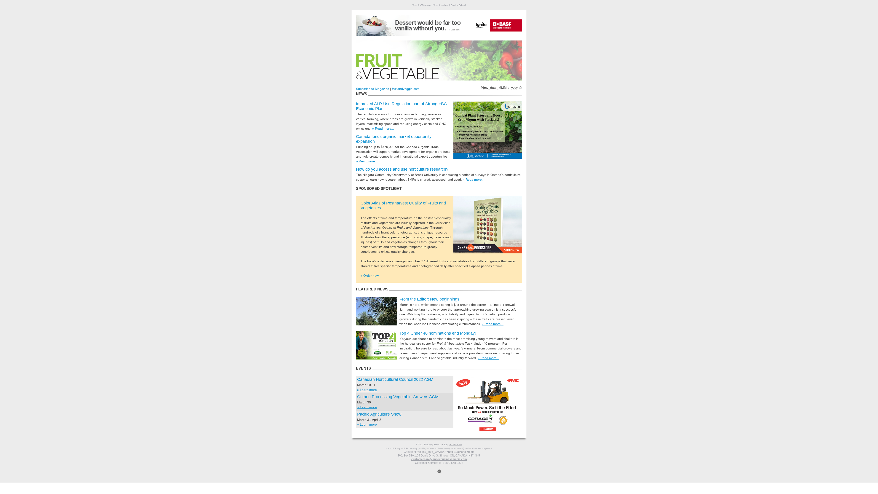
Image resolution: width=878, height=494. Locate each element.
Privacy (428, 444)
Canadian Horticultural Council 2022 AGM (395, 379)
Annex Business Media (459, 452)
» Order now (370, 275)
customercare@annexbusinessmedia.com (439, 459)
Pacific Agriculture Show (379, 414)
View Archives (441, 5)
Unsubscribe (455, 444)
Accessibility (440, 444)
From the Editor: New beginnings (429, 299)
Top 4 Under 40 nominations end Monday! (437, 333)
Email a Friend (458, 5)
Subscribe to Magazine (372, 89)
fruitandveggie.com (406, 89)
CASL (419, 444)
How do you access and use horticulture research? (402, 169)
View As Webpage (421, 5)
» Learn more (367, 390)
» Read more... (383, 128)
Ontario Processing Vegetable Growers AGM (398, 397)
